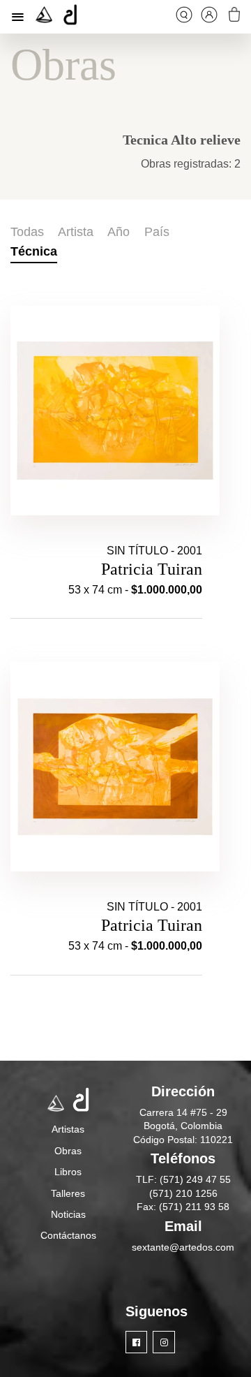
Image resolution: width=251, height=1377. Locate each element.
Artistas (68, 1129)
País (156, 232)
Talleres (68, 1193)
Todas (27, 232)
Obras (68, 1150)
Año (118, 232)
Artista (75, 232)
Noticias (68, 1214)
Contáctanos (68, 1235)
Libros (68, 1171)
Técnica (33, 251)
